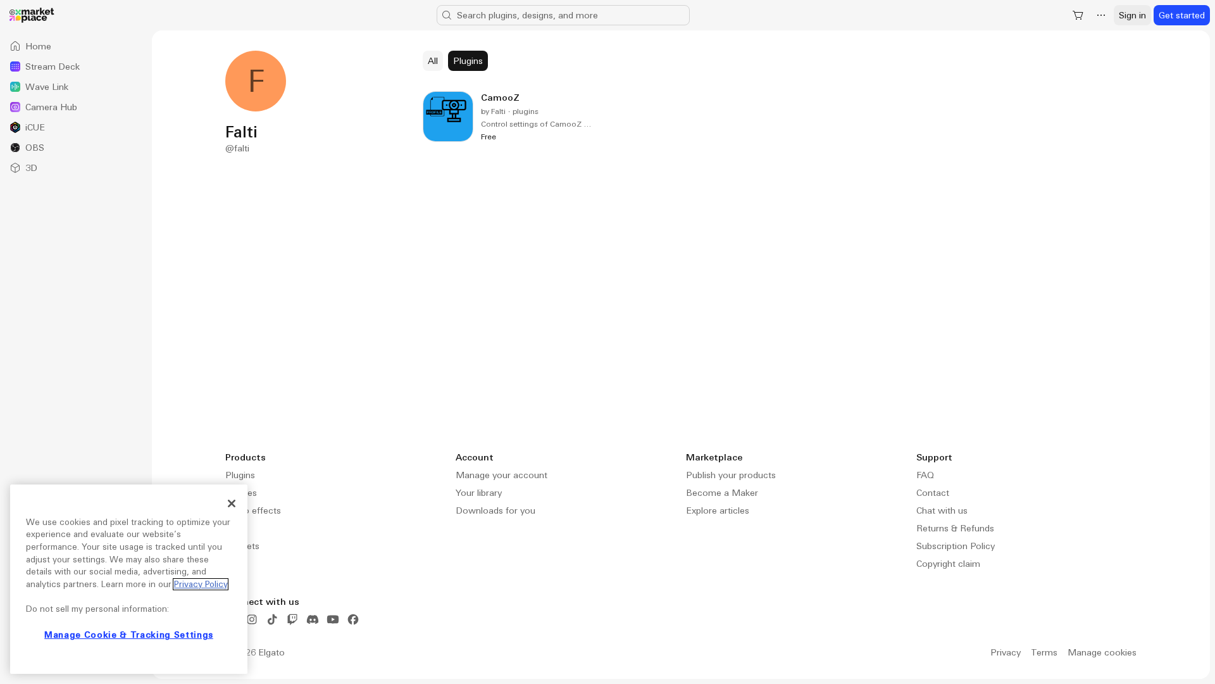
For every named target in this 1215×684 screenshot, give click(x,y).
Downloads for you (495, 510)
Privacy (1005, 652)
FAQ (925, 475)
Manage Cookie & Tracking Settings (128, 635)
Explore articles (717, 510)
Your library (479, 493)
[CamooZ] (508, 116)
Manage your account (501, 475)
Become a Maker (722, 493)
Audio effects (253, 510)
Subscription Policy (955, 546)
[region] (128, 579)
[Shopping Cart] (1078, 15)
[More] (1101, 15)
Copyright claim (948, 564)
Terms (1044, 652)
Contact (932, 493)
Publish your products (731, 475)
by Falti (493, 111)
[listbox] (76, 107)
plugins (526, 111)
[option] (76, 46)
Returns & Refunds (955, 528)
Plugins (240, 475)
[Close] (232, 503)
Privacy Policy (200, 584)
